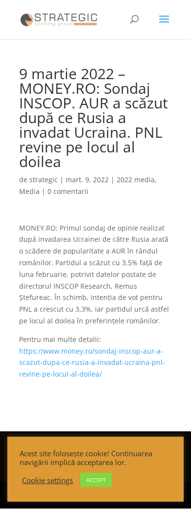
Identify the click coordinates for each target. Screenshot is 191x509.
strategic (43, 179)
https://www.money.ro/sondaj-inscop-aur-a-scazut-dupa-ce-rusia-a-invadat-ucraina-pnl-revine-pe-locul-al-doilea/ (92, 362)
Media (29, 191)
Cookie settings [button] (47, 480)
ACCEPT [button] (96, 480)
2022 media (136, 179)
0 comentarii (68, 191)
